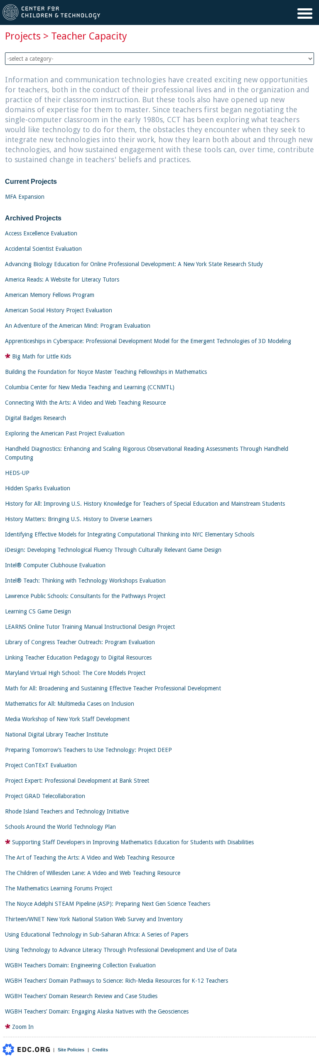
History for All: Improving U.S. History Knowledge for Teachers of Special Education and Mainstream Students (145, 503)
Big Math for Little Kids (41, 356)
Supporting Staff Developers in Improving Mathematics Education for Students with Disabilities (133, 842)
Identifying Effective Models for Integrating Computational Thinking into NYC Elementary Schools (129, 534)
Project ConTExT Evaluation (41, 765)
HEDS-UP (17, 473)
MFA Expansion (24, 196)
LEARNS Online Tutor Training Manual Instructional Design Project (90, 626)
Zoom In (23, 1026)
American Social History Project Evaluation (58, 310)
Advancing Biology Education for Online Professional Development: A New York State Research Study (134, 264)
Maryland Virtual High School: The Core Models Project (75, 673)
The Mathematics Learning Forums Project (58, 888)
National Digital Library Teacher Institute (56, 734)
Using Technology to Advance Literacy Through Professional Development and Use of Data (121, 950)
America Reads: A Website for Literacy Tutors (62, 279)
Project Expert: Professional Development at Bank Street (77, 780)
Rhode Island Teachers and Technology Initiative (67, 811)
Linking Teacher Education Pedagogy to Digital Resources (78, 657)
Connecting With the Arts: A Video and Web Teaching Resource (85, 402)
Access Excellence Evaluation (41, 233)
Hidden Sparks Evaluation (37, 488)
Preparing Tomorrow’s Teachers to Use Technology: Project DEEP (88, 750)
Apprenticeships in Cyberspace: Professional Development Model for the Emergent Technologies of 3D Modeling (148, 341)
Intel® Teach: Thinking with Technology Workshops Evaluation (85, 580)
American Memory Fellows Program (49, 295)
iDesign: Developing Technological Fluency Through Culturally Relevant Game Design (113, 549)
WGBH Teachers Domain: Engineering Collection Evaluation (80, 965)
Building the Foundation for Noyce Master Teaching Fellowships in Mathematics (106, 371)
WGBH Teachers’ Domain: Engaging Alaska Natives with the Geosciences (97, 1011)
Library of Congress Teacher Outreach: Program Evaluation (80, 642)
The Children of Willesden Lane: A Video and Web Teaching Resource (92, 873)
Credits (100, 1049)
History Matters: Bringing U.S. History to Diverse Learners (78, 519)
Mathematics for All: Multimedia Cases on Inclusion (69, 703)
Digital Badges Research (35, 418)
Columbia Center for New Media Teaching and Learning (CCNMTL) (89, 387)
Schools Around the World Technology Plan (60, 826)
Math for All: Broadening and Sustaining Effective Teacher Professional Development (113, 688)
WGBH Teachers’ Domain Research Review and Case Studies (81, 996)
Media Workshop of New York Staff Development (67, 719)
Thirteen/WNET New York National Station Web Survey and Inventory (94, 919)
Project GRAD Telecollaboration (45, 796)
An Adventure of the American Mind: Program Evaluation (77, 325)
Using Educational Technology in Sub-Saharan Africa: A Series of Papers (96, 934)
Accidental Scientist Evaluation (43, 248)
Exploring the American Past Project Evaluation (65, 433)
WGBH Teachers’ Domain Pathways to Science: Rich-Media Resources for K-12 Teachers (116, 980)
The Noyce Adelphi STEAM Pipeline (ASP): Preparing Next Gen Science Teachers (107, 903)
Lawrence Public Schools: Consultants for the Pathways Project (85, 596)
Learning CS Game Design (38, 611)
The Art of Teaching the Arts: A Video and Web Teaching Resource (89, 857)
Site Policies (71, 1049)
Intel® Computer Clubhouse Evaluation (55, 565)
